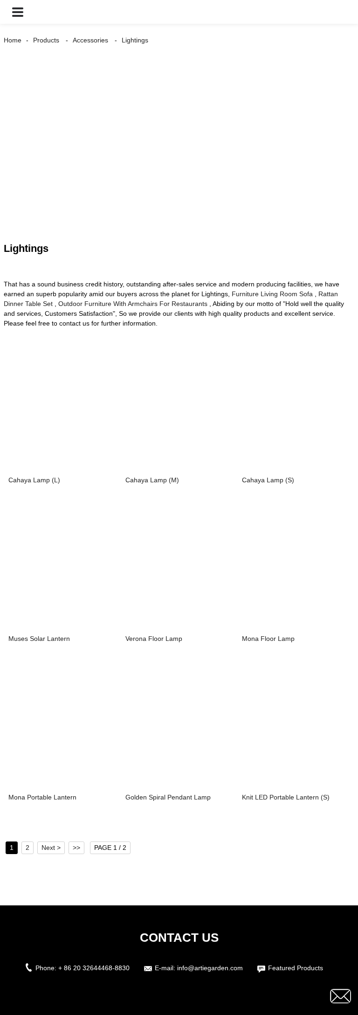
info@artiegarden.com (210, 968)
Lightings (135, 40)
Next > (51, 847)
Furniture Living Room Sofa (272, 294)
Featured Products (295, 968)
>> (76, 847)
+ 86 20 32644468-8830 (94, 968)
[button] (18, 12)
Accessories (90, 40)
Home (12, 40)
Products (46, 40)
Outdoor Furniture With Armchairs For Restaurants (132, 303)
